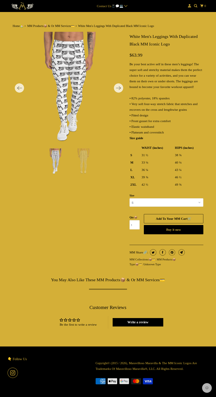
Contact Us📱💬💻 (110, 6)
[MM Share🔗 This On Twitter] (152, 252)
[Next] (118, 88)
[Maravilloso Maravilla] (23, 6)
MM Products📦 (166, 259)
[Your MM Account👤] (190, 6)
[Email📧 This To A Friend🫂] (181, 252)
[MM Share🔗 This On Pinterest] (171, 252)
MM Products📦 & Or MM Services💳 (50, 26)
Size (132, 195)
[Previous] (19, 88)
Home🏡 (18, 26)
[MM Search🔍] (196, 6)
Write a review (137, 322)
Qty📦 (133, 217)
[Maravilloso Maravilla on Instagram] (14, 373)
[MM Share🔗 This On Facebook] (162, 252)
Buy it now (173, 229)
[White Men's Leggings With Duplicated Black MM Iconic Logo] (69, 88)
